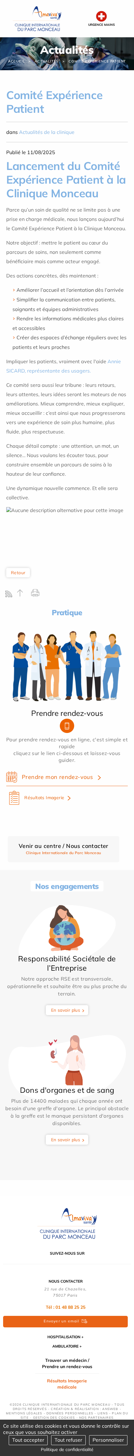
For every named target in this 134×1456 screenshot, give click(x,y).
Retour (18, 572)
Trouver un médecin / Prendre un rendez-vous (67, 1363)
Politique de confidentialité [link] (67, 1449)
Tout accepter (28, 1440)
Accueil (16, 61)
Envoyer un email (61, 1321)
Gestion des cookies (54, 1418)
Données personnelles (69, 1413)
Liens (103, 1413)
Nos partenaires (96, 1418)
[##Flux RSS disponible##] (10, 595)
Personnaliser (108, 1440)
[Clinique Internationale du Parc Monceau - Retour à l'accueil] (37, 18)
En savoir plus (65, 1010)
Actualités (47, 61)
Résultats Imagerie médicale (67, 1384)
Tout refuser (68, 1440)
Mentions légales (24, 1413)
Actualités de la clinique (46, 132)
